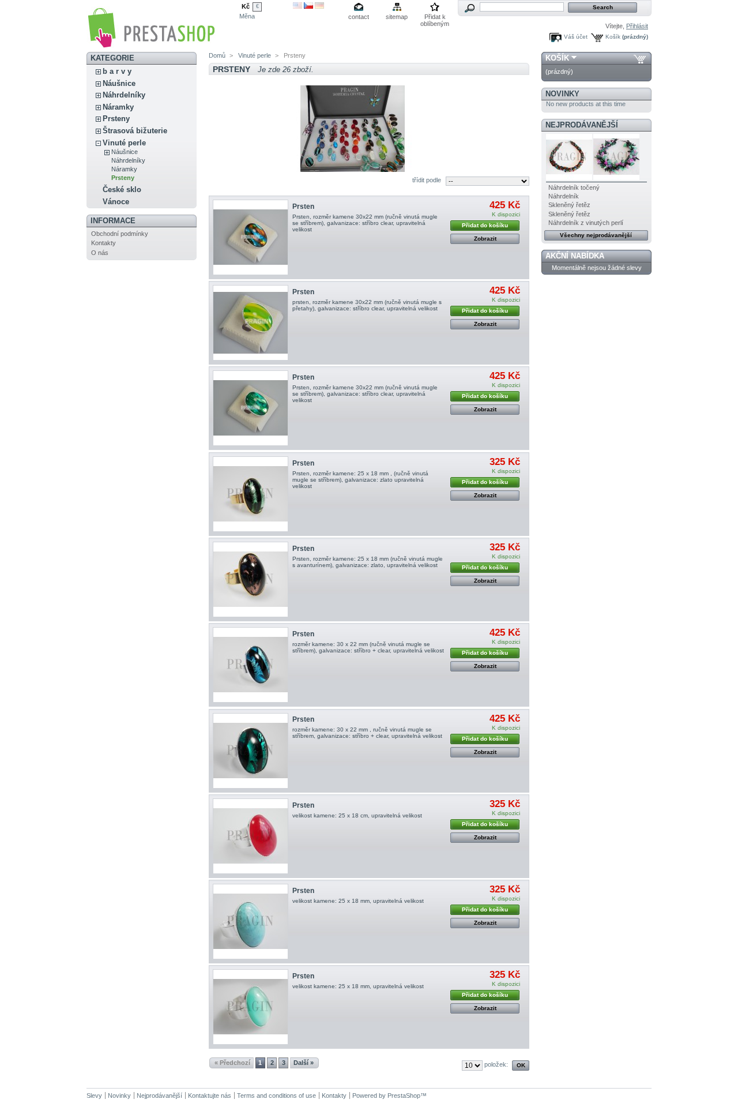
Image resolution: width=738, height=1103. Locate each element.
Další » (303, 1062)
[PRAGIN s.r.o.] (151, 44)
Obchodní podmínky (119, 233)
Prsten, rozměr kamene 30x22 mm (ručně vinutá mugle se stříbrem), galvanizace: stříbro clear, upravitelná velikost (365, 222)
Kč (246, 6)
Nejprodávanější (581, 125)
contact (358, 16)
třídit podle (426, 180)
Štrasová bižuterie (135, 130)
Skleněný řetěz (569, 204)
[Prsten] (250, 237)
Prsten (303, 206)
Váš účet (576, 36)
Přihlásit (637, 25)
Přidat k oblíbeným (434, 17)
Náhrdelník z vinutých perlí (585, 222)
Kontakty (103, 242)
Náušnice (119, 83)
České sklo (122, 189)
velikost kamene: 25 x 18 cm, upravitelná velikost (357, 815)
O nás (99, 252)
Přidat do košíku (485, 225)
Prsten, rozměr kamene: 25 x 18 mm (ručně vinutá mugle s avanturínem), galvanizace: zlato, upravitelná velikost (367, 562)
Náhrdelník (563, 196)
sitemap (397, 16)
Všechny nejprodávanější (596, 235)
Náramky (118, 107)
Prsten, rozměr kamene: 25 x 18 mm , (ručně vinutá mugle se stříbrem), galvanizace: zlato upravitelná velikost (360, 479)
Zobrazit (485, 238)
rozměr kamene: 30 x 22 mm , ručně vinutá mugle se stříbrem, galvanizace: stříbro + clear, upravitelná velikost (367, 732)
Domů (217, 55)
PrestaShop (403, 1095)
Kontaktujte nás (209, 1095)
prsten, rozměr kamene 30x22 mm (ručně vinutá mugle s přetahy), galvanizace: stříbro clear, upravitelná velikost (367, 305)
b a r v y (117, 71)
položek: (496, 1064)
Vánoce (116, 201)
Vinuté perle (124, 142)
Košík (612, 36)
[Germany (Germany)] (319, 6)
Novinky (562, 93)
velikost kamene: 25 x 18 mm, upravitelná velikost (358, 901)
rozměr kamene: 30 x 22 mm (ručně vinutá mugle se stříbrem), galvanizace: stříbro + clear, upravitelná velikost (368, 647)
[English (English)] (297, 6)
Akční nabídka (574, 256)
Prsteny (116, 118)
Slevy (94, 1095)
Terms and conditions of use (276, 1095)
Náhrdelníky (124, 95)
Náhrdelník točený (574, 187)
